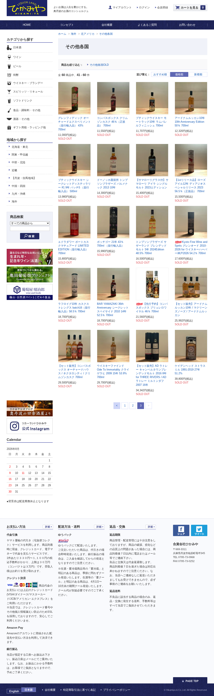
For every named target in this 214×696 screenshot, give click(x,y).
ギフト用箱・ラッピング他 (29, 127)
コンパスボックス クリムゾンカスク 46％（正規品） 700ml (112, 121)
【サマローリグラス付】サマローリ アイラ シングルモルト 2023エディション (152, 183)
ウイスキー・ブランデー (28, 83)
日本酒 (17, 47)
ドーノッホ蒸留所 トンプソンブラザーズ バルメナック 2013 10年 (112, 183)
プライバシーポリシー (116, 689)
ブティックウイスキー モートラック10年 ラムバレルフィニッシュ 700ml (151, 121)
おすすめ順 (160, 74)
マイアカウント (122, 7)
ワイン (17, 57)
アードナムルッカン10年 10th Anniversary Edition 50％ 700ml (190, 121)
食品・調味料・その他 (26, 110)
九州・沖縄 (18, 193)
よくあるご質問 (147, 24)
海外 (73, 33)
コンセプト (67, 24)
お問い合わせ (187, 24)
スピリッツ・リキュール (28, 91)
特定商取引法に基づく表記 (79, 689)
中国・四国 (18, 186)
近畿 (14, 170)
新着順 (198, 74)
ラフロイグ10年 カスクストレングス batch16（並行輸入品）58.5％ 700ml (74, 307)
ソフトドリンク (22, 100)
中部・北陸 (18, 162)
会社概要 (107, 24)
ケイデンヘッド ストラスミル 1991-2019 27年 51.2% (190, 369)
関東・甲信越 (20, 154)
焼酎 (16, 74)
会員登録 (162, 7)
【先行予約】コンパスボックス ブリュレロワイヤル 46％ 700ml (152, 307)
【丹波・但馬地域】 (24, 178)
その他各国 (106, 33)
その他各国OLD (99, 64)
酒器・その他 (21, 119)
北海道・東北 (20, 146)
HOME (27, 24)
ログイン (144, 7)
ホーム (62, 33)
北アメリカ (87, 33)
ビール (17, 66)
